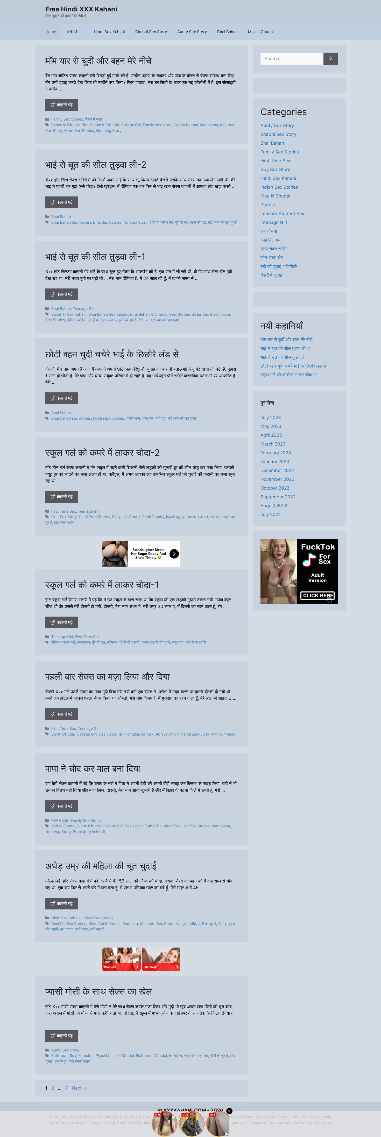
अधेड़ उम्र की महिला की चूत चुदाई (100, 865)
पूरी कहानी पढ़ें (62, 104)
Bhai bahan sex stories (71, 418)
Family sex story (157, 125)
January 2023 (274, 461)
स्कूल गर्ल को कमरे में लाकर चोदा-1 (102, 584)
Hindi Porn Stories (94, 516)
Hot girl (172, 734)
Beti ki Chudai (63, 826)
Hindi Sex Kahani (109, 31)
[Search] (330, 59)
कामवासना (83, 642)
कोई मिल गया (270, 240)
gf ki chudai (129, 734)
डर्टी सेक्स (81, 929)
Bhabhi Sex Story (151, 31)
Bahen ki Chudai (65, 125)
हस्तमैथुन (61, 1061)
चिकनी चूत (173, 516)
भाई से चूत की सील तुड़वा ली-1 (95, 256)
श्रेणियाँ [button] (72, 31)
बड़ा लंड (202, 1055)
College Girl (131, 125)
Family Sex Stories (67, 119)
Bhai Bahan (227, 31)
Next (79, 1088)
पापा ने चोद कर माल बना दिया (92, 768)
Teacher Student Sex (282, 213)
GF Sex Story (152, 734)
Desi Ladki (108, 734)
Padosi (267, 204)
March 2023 (273, 444)
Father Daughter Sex (162, 826)
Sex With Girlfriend (219, 734)
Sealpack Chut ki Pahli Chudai (138, 516)
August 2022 (273, 505)
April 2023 (271, 435)
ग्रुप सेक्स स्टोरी (273, 248)
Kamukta (130, 923)
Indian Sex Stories (98, 918)
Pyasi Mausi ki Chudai (115, 1055)
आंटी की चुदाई (207, 923)
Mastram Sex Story (156, 923)
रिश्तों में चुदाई (94, 119)
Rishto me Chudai (151, 1055)
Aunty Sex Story (192, 31)
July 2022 (270, 514)
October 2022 (274, 488)
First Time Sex (63, 511)
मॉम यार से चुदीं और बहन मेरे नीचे (98, 60)
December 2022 (277, 470)
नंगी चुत (161, 418)
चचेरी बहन (133, 418)
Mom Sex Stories (79, 130)
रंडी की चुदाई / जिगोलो (278, 266)
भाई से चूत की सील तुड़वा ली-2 (95, 164)
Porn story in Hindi (89, 831)
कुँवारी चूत (181, 222)
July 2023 (270, 417)
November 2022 (277, 479)
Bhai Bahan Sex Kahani (71, 222)
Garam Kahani (185, 125)
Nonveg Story (135, 222)
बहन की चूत (198, 222)
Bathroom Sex (63, 1055)
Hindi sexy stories (108, 418)
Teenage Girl (83, 308)
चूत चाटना (189, 516)
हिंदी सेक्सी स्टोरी (79, 1061)
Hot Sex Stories (196, 826)
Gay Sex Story (275, 169)
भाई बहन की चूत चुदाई (222, 222)
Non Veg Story (109, 130)
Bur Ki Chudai (63, 734)
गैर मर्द (222, 923)
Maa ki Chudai (261, 31)
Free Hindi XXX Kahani (81, 9)
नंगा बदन (215, 516)
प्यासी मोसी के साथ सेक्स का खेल (98, 991)
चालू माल (147, 418)
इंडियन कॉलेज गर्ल (161, 222)
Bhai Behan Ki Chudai (100, 125)
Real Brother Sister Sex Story (194, 314)
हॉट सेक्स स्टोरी (64, 522)
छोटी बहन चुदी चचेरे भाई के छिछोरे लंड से (112, 354)
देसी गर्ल (143, 319)
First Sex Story (64, 516)
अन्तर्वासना (268, 231)
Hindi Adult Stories (104, 923)
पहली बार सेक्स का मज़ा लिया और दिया (107, 676)
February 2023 (275, 452)
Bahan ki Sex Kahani (68, 314)
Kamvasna (209, 125)
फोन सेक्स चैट (271, 257)
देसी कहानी (97, 929)
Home (50, 31)
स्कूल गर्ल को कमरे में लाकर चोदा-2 (102, 452)
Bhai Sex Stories (107, 222)
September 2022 (277, 496)
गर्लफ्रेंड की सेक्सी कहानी (123, 642)
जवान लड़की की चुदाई (122, 319)
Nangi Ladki (191, 734)
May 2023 (270, 426)
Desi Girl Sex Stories (68, 923)
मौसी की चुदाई (219, 1055)
